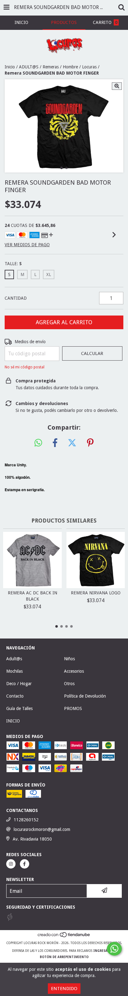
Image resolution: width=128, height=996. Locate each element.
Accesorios (74, 671)
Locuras (89, 66)
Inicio (10, 66)
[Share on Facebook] (55, 443)
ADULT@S (29, 66)
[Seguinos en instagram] (11, 864)
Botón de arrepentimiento (64, 957)
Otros (69, 683)
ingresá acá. (104, 950)
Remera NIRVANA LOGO (96, 592)
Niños (69, 658)
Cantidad (16, 298)
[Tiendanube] (64, 936)
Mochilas (14, 671)
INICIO (13, 720)
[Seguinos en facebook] (24, 864)
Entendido (64, 988)
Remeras (51, 66)
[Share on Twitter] (72, 443)
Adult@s (14, 658)
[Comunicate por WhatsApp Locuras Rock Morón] (114, 949)
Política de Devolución (85, 696)
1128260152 (26, 819)
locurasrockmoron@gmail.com (42, 829)
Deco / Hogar (19, 683)
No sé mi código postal (24, 367)
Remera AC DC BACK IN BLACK (32, 596)
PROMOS (73, 708)
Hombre (70, 66)
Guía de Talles (19, 708)
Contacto (15, 696)
